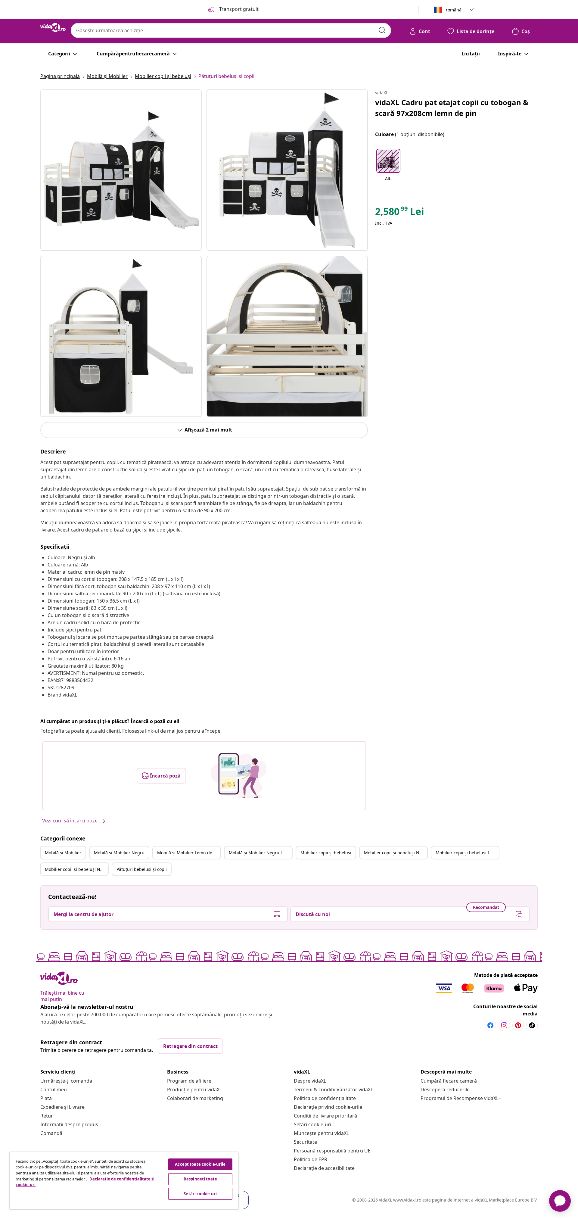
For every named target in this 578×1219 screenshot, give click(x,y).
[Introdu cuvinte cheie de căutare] (382, 30)
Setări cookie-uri (312, 1124)
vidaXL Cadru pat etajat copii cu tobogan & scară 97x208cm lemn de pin (451, 107)
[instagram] (504, 1025)
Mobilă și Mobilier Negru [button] (119, 853)
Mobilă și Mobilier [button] (63, 853)
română (453, 10)
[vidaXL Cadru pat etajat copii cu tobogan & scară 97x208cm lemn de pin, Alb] (121, 170)
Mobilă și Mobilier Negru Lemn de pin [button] (260, 853)
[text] (399, 213)
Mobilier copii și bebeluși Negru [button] (395, 853)
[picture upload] (238, 776)
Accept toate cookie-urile (200, 1164)
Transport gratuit (238, 9)
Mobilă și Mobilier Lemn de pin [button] (188, 853)
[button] (388, 169)
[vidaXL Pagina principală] (53, 27)
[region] (124, 1180)
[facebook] (490, 1025)
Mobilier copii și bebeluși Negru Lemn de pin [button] (76, 869)
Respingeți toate (200, 1179)
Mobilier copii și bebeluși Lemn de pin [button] (467, 853)
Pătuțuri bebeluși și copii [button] (142, 869)
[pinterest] (518, 1025)
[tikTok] (532, 1025)
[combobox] (231, 30)
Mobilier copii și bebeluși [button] (325, 853)
